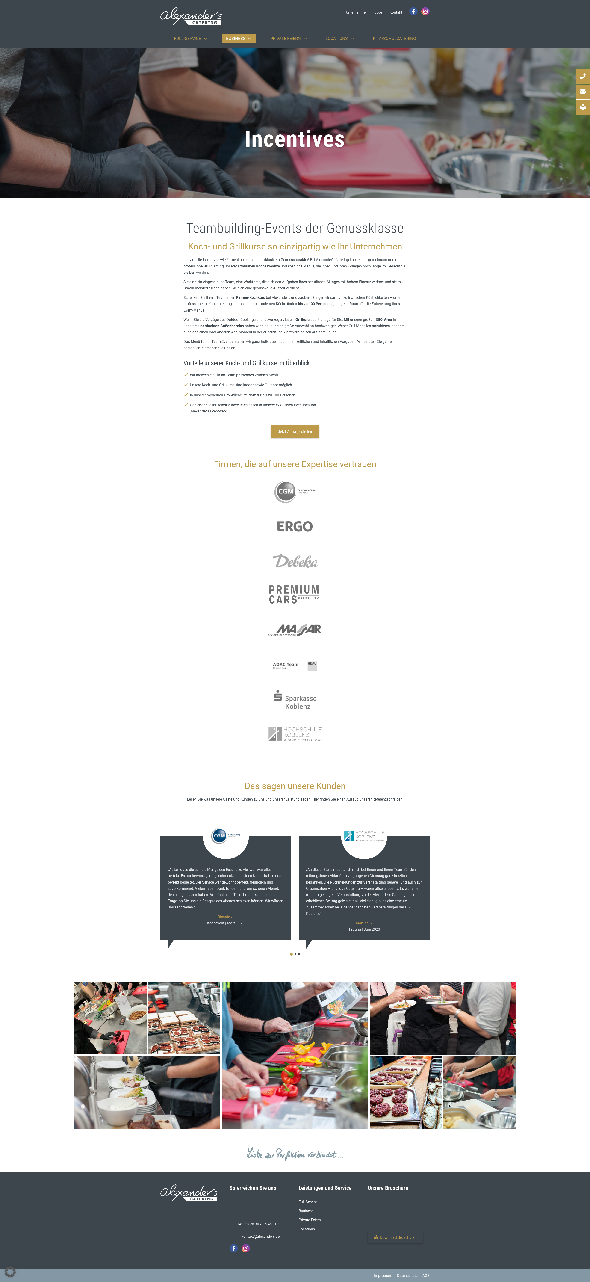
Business (306, 1211)
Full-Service (308, 1202)
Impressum (383, 1275)
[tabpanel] (225, 881)
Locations (307, 1229)
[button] (395, 1237)
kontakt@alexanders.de (261, 1236)
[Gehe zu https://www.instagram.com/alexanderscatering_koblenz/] (425, 11)
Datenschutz (407, 1275)
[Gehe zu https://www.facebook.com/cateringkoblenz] (413, 11)
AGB (426, 1275)
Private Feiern (310, 1220)
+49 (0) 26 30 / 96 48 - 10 (258, 1224)
